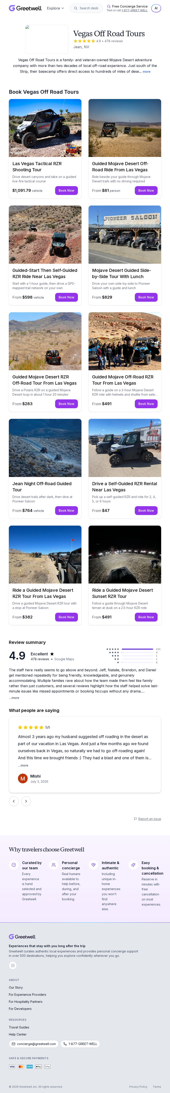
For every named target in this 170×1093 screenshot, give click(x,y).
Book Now (66, 190)
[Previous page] (14, 801)
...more (14, 698)
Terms (157, 1086)
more (147, 71)
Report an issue (149, 819)
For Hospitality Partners (25, 1001)
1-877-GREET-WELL (135, 10)
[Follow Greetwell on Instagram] (13, 965)
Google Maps (64, 659)
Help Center (18, 1034)
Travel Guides (19, 1027)
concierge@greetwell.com (36, 1044)
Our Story (16, 987)
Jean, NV (81, 47)
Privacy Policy (138, 1086)
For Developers (20, 1009)
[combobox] (89, 8)
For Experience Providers (27, 994)
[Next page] (26, 801)
